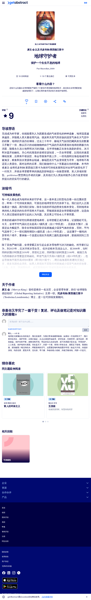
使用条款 (5, 556)
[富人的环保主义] (23, 384)
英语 (3, 508)
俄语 (3, 522)
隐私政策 (5, 552)
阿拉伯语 (5, 541)
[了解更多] (7, 109)
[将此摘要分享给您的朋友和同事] (55, 101)
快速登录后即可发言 (14, 329)
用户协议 (5, 561)
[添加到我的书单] (45, 101)
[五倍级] (68, 384)
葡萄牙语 (5, 532)
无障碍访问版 (7, 566)
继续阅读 (45, 274)
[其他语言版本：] (64, 101)
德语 (3, 512)
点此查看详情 (47, 597)
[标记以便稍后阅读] (36, 101)
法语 (3, 536)
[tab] (43, 421)
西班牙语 (5, 517)
